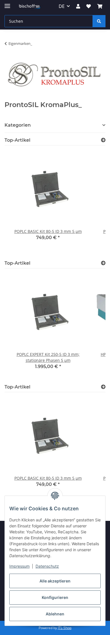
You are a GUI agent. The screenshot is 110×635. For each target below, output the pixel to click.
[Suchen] (99, 21)
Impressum (19, 566)
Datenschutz (47, 566)
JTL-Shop (64, 627)
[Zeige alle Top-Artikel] (103, 140)
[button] (78, 6)
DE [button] (62, 6)
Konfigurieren (55, 597)
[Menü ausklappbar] (7, 3)
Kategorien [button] (18, 125)
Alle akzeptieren (55, 580)
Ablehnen (55, 613)
